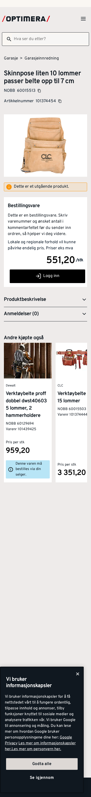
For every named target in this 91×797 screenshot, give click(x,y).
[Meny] (83, 19)
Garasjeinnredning (42, 58)
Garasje (11, 58)
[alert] (45, 187)
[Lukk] (77, 674)
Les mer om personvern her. (36, 749)
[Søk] (7, 39)
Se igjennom (42, 777)
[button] (45, 300)
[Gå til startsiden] (26, 19)
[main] (42, 730)
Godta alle (42, 764)
